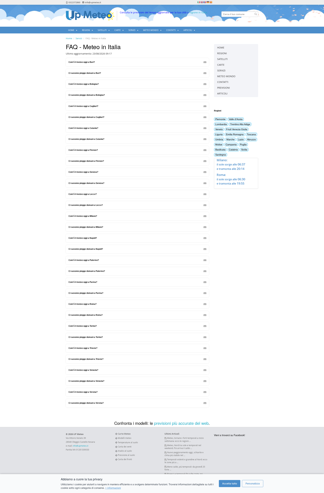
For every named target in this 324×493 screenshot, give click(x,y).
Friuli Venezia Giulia (236, 129)
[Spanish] (211, 2)
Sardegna (220, 154)
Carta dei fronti (124, 459)
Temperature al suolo (127, 442)
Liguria (219, 134)
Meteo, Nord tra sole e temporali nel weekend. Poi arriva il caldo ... (183, 446)
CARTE (117, 30)
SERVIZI (132, 30)
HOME (71, 30)
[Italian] (198, 2)
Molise (218, 144)
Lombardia (221, 124)
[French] (205, 2)
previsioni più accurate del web (181, 423)
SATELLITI (102, 30)
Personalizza (253, 483)
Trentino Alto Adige (240, 124)
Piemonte (220, 119)
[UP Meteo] (90, 15)
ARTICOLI (188, 30)
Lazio (241, 139)
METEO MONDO (151, 30)
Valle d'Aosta (235, 119)
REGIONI (86, 30)
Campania (231, 144)
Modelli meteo (124, 438)
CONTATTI (171, 30)
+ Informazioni (113, 487)
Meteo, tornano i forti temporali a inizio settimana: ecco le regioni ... (184, 439)
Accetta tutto (229, 483)
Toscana (251, 134)
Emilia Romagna (235, 134)
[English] (202, 2)
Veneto (219, 129)
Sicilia (244, 149)
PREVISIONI (223, 87)
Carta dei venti (124, 446)
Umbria (219, 139)
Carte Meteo (124, 433)
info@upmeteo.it (80, 445)
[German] (208, 2)
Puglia (243, 144)
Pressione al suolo (126, 455)
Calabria (233, 149)
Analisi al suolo (124, 450)
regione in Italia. (198, 12)
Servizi (79, 38)
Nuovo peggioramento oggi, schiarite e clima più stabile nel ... (184, 454)
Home (69, 38)
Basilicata (220, 149)
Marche (230, 139)
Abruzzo (251, 139)
